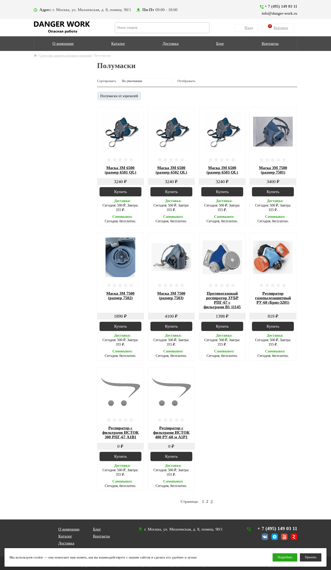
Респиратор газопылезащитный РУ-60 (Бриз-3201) (273, 298)
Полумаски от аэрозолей (119, 96)
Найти (204, 27)
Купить (120, 191)
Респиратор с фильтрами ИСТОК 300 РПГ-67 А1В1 (120, 432)
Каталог (118, 43)
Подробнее (285, 557)
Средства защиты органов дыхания (65, 55)
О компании (63, 43)
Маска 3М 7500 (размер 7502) (120, 295)
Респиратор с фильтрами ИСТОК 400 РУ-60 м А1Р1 (171, 432)
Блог (220, 43)
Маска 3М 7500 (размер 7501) (273, 170)
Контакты (270, 43)
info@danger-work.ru (279, 13)
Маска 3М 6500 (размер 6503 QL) (222, 170)
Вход (249, 27)
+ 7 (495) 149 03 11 (281, 6)
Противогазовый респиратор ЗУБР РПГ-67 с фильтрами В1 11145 (222, 300)
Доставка (171, 43)
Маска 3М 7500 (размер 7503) (171, 295)
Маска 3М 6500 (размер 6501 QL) (120, 170)
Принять (310, 557)
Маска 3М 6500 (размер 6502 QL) (171, 170)
